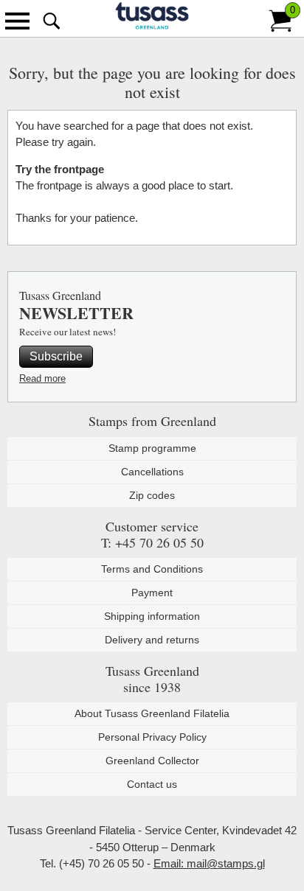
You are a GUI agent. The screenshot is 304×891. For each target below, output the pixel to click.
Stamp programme (152, 448)
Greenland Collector (152, 760)
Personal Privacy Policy (152, 737)
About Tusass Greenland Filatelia (152, 713)
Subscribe (56, 356)
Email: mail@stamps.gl (209, 863)
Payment (152, 592)
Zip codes (152, 495)
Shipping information (152, 616)
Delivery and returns (152, 640)
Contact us (152, 784)
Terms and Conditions (152, 569)
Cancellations (152, 472)
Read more (42, 378)
